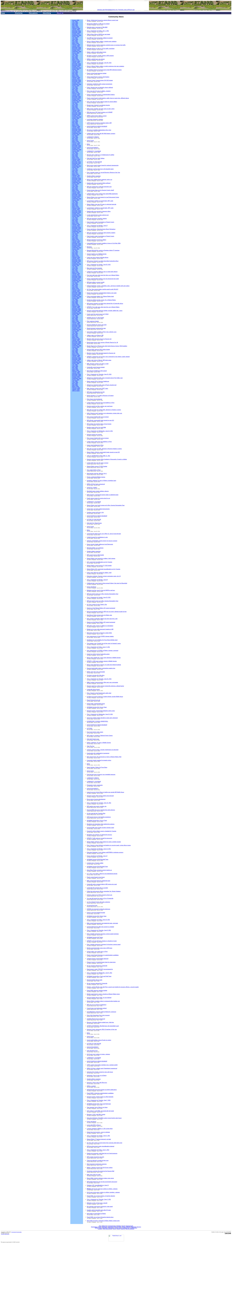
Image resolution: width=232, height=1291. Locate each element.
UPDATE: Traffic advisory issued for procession (99, 838)
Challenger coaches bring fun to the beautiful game (100, 169)
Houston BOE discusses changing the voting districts (101, 810)
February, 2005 (76, 371)
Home (100, 1225)
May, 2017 (75, 171)
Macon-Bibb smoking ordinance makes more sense (100, 1178)
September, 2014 (76, 215)
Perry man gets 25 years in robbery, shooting (98, 91)
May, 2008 (75, 318)
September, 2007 (76, 329)
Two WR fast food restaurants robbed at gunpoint (100, 38)
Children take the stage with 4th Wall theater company (101, 133)
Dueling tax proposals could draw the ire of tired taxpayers (102, 1153)
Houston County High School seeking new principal (100, 795)
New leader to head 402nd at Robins (96, 1213)
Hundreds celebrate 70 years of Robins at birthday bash (101, 480)
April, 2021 (75, 107)
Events (123, 1225)
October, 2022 (76, 83)
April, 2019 (75, 140)
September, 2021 (76, 100)
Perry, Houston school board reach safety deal (99, 693)
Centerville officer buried (93, 689)
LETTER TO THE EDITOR (94, 519)
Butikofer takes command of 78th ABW (97, 27)
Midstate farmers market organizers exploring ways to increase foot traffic (106, 45)
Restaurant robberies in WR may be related (98, 23)
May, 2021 (75, 106)
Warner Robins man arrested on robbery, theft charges (101, 558)
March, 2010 (75, 288)
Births (88, 144)
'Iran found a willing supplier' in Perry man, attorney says (101, 332)
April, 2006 (75, 352)
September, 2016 (76, 182)
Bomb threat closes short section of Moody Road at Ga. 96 (102, 342)
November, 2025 (76, 32)
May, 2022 (75, 89)
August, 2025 (75, 36)
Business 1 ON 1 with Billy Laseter (96, 1114)
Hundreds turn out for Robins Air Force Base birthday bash (102, 640)
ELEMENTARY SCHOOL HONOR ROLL (97, 721)
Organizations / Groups (96, 1226)
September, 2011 (76, 264)
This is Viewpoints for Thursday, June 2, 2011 (99, 1199)
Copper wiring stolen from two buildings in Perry (99, 441)
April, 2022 (75, 91)
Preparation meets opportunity (95, 785)
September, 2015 (76, 198)
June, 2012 (75, 251)
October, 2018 (76, 148)
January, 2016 (76, 193)
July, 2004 (75, 381)
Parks (120, 1226)
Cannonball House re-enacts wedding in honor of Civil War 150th (104, 243)
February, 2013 (76, 241)
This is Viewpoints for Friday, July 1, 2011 (98, 31)
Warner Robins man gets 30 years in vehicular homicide (101, 204)
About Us (123, 1228)
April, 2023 (75, 74)
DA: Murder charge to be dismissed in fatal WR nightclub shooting (104, 69)
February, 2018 (76, 159)
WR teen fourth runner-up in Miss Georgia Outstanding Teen (102, 594)
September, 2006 (76, 345)
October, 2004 (76, 377)
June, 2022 (75, 88)
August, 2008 (75, 314)
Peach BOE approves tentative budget (97, 990)
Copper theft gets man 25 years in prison (97, 463)
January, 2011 (75, 275)
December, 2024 (76, 47)
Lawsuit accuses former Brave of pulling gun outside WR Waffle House (105, 792)
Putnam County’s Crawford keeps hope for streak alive (101, 962)
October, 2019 (76, 132)
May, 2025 (75, 40)
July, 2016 (75, 185)
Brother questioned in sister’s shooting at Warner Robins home (103, 994)
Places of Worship (126, 1226)
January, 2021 (76, 111)
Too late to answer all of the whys (95, 675)
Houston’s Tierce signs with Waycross (97, 1082)
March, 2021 (75, 108)
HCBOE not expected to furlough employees (98, 909)
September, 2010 (76, 280)
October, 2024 (76, 50)
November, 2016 (76, 179)
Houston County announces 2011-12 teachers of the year (102, 1029)
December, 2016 (76, 178)
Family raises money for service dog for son (98, 498)
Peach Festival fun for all (93, 700)
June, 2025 (75, 39)
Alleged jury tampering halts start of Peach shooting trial (101, 385)
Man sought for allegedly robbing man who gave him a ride (102, 618)
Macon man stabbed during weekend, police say (99, 179)
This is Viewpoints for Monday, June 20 (97, 579)
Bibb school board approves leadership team (98, 880)
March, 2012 (75, 256)
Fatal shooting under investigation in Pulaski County (100, 222)
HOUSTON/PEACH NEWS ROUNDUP (97, 126)
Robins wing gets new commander (96, 671)
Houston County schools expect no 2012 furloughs (100, 1096)
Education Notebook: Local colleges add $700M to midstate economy (105, 852)
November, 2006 (76, 343)
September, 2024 (76, 51)
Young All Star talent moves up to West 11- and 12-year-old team (104, 533)
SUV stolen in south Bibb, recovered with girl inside (100, 1111)
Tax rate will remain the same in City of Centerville (100, 898)
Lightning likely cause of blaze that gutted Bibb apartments (102, 193)
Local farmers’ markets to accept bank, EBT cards (100, 208)
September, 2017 (76, 166)
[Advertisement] (116, 5)
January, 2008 (76, 324)
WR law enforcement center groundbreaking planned (100, 1146)
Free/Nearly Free (126, 1227)
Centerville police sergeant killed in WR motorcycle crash (102, 884)
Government (111, 1226)
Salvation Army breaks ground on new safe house (100, 1072)
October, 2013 (76, 230)
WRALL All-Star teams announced (96, 484)
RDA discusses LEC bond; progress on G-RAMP (99, 112)
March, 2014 (75, 223)
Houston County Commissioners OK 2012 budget (100, 80)
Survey (114, 1228)
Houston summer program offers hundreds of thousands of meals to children (107, 459)
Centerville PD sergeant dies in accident (97, 887)
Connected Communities (16, 1232)
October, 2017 (76, 164)
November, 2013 (76, 228)
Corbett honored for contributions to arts (97, 537)
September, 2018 (76, 149)
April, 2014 (75, 221)
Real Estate (133, 1226)
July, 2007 (75, 332)
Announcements (129, 1225)
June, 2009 (75, 300)
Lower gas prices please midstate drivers (97, 257)
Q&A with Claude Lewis (93, 739)
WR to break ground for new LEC (95, 1157)
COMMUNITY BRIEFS (93, 137)
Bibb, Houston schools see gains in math (97, 363)
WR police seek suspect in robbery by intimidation (100, 625)
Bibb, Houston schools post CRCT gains (97, 388)
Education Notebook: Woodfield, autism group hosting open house (104, 1118)
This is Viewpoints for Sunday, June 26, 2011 (99, 264)
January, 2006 (76, 356)
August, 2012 (75, 249)
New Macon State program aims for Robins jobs (99, 615)
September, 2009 (76, 296)
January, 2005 (76, 373)
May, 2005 (75, 367)
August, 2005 (75, 363)
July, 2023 (75, 70)
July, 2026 (75, 21)
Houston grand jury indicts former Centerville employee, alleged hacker (105, 686)
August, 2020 (75, 118)
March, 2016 (75, 190)
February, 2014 (76, 224)
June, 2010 (75, 284)
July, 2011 (74, 266)
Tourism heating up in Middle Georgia (96, 254)
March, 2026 (75, 27)
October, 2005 (76, 360)
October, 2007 (76, 328)
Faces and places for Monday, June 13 (97, 856)
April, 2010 (75, 287)
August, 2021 (75, 102)
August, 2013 (75, 232)
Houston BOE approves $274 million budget (98, 349)
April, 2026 (75, 25)
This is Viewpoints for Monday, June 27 (97, 225)
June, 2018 (75, 153)
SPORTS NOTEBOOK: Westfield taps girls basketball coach (103, 1026)
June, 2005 (75, 366)
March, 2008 (75, 321)
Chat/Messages (133, 1227)
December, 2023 (76, 63)
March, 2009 (75, 305)
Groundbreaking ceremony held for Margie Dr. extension (101, 1011)
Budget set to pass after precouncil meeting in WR (100, 629)
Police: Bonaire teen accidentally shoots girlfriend (100, 87)
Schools (116, 1226)
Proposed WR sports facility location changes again (100, 827)
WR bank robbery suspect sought (95, 282)
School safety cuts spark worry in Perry (97, 951)
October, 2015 (76, 197)
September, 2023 (76, 68)
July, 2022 (75, 87)
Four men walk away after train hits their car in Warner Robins (103, 275)
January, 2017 (76, 177)
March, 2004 (75, 386)
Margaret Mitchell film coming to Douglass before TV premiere (103, 250)
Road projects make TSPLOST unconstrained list (100, 969)
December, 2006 (76, 341)
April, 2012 (75, 254)
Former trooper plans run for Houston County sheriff (100, 190)
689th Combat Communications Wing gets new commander (102, 682)
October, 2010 (76, 279)
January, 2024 (76, 62)
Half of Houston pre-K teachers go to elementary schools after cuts (104, 413)
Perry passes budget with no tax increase (98, 417)
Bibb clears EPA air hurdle (94, 1174)
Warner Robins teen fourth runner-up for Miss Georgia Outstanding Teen (106, 505)
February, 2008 (76, 322)
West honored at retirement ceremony (97, 1164)
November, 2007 (76, 326)
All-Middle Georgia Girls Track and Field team (99, 1103)
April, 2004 (75, 385)
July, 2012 (75, 250)
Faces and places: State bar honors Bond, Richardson (101, 229)
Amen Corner (90, 140)
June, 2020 (75, 121)
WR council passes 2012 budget (95, 555)
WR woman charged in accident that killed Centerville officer (102, 261)
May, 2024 (75, 57)
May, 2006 (75, 351)
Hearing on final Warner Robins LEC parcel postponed (101, 608)
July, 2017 (75, 168)
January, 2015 (76, 209)
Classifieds (104, 1227)
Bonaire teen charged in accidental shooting (98, 105)
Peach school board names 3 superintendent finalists (101, 94)
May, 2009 (75, 302)
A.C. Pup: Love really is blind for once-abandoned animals (102, 873)
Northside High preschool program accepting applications (102, 1089)
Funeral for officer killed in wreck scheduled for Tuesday (101, 831)
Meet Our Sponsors (130, 1228)
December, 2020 (76, 113)
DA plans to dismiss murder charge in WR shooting (100, 55)
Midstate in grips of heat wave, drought (97, 1203)
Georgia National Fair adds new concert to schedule (100, 926)
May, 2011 (75, 269)
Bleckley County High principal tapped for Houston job (101, 353)
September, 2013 (76, 231)
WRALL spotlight (91, 1086)
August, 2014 (75, 216)
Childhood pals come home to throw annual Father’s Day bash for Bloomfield (107, 583)
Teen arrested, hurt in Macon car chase (97, 1107)
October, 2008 (76, 311)
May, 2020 (75, 122)
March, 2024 (75, 59)
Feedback (100, 1228)
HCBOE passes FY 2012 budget (95, 317)
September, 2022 (76, 84)
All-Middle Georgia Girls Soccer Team (97, 707)
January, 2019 (76, 144)
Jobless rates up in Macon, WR (95, 335)
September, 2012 (76, 247)
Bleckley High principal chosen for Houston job (99, 339)
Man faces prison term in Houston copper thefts (99, 633)
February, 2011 (76, 273)
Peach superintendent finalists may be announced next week (103, 278)
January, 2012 (76, 258)
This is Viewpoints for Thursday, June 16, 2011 (99, 679)
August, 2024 (75, 53)
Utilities (96, 1227)
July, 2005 (75, 364)
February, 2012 (76, 257)
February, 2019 (76, 142)
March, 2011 (75, 272)
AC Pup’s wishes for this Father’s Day (97, 604)
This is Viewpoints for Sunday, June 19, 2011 (99, 597)
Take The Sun (90, 746)
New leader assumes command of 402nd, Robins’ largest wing (103, 1220)
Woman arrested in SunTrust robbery (96, 239)
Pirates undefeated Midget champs (96, 477)
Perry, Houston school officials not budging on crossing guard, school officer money (109, 845)
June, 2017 (75, 170)
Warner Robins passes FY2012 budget (97, 466)
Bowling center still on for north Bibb (96, 427)
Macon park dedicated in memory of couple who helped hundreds (104, 664)
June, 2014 (75, 219)
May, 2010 (75, 285)
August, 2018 (75, 151)
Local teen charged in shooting (95, 119)
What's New (104, 1225)
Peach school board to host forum (96, 877)
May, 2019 (75, 138)
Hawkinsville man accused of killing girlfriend (98, 183)
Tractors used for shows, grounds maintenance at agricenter (102, 749)
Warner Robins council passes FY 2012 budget (99, 565)
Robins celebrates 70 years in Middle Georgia (99, 742)
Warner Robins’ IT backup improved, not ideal (99, 1139)
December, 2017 (76, 162)
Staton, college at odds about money (96, 52)
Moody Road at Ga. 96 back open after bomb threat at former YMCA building (107, 346)
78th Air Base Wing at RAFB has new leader (98, 34)
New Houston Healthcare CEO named (97, 370)
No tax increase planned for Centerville (97, 965)
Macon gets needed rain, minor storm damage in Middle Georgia (104, 657)
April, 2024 (75, 58)
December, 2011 (76, 260)
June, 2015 (75, 202)
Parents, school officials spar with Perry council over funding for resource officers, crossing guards (113, 987)
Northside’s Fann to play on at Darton (96, 1075)
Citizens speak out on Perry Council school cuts (99, 895)
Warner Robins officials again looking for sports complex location (104, 841)
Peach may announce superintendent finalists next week (102, 293)
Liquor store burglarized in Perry (95, 445)
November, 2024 (76, 48)
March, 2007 (75, 337)
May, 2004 (75, 384)
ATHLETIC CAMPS (92, 487)
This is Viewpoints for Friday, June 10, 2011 (98, 919)
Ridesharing (111, 1227)
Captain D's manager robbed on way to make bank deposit (102, 271)
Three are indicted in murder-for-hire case (97, 1160)
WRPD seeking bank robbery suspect (97, 115)
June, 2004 (75, 382)
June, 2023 (75, 72)
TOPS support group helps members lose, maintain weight (102, 1065)
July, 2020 (75, 119)
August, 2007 (75, 330)
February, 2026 (76, 28)
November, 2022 (76, 81)
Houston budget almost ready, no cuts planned (99, 997)
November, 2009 (76, 294)
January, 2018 (76, 160)
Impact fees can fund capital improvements (98, 509)
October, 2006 (76, 344)
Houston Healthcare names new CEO (96, 324)
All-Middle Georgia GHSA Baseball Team (97, 859)
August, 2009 (75, 298)
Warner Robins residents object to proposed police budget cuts (103, 1001)
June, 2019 (75, 137)
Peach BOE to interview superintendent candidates (100, 1093)
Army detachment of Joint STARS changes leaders (100, 636)
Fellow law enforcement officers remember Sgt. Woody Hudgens (104, 891)
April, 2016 (75, 189)
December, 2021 (76, 96)
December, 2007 (76, 325)
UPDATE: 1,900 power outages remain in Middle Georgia (102, 661)
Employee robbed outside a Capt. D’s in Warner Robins (101, 300)
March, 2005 (75, 370)
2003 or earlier (76, 390)
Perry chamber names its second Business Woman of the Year (103, 172)
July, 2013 (75, 234)
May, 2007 (75, 335)
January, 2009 (76, 307)
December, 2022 (76, 80)
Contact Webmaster (5, 1234)
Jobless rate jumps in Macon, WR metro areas (99, 360)
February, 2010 (76, 290)
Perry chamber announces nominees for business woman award (103, 944)
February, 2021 (76, 110)
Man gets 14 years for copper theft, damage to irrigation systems (104, 409)
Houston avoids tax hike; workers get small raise (99, 406)
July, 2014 (75, 217)
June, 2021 (75, 104)
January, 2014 (76, 226)
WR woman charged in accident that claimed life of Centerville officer (105, 303)
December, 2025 (76, 31)
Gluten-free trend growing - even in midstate (98, 1132)
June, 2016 (75, 186)
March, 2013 (75, 239)
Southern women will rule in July (95, 512)
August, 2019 (75, 134)
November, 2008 (76, 310)
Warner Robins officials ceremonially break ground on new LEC (103, 452)
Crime (100, 1227)
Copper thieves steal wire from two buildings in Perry (100, 402)
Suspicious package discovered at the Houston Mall (100, 1171)
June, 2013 (75, 235)
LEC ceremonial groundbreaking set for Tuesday (99, 562)
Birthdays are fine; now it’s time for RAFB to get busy (101, 590)
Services (139, 1226)
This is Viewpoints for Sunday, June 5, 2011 (98, 1135)
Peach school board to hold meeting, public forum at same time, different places (108, 98)
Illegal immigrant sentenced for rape (96, 328)
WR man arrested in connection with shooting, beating (101, 232)
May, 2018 (75, 155)
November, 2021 (76, 98)
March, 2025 (75, 43)
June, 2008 (75, 317)
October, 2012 (76, 246)
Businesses (104, 1226)
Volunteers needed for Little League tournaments (99, 84)
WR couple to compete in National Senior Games (100, 735)
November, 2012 (76, 245)
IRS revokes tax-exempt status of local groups (99, 424)
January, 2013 (76, 242)
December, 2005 (76, 358)
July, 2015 (75, 201)
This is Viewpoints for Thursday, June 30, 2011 (99, 62)
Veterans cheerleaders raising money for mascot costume (102, 540)
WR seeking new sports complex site (96, 806)
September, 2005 (76, 362)
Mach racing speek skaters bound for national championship (102, 165)
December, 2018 (76, 145)
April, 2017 (75, 172)
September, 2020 (76, 117)
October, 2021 (76, 99)
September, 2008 (76, 313)
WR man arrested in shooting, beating (97, 218)
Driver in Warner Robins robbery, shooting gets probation (101, 41)
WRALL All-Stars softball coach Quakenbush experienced (102, 1068)
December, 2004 (76, 374)
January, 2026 (76, 29)
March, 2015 (75, 206)
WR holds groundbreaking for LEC (96, 392)
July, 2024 (75, 54)
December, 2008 (76, 309)
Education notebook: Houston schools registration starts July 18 (104, 576)
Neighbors (119, 1225)
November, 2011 (76, 261)
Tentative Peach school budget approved (97, 958)
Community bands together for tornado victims (99, 760)
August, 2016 (75, 183)
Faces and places (91, 586)
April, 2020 (75, 123)
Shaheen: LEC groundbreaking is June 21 (98, 1185)
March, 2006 (75, 354)
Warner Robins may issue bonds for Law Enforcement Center (103, 197)
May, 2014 (75, 220)
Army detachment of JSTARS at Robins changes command (102, 650)
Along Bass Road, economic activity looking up (99, 870)
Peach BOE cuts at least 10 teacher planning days (100, 1217)
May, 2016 (75, 187)
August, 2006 (75, 347)
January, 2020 (76, 127)
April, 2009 (75, 303)
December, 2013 (76, 227)
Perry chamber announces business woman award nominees (103, 934)
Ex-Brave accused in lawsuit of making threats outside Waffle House (105, 696)
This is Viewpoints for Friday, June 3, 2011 (98, 1150)
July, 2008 (75, 315)
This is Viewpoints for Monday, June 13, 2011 (99, 849)
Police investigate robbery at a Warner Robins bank (100, 296)
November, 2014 (76, 212)
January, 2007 (76, 340)
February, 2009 (76, 306)
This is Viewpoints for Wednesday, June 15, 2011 (100, 714)
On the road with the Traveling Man (96, 813)
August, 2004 (75, 379)
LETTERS (89, 728)
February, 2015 (76, 208)
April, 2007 (75, 336)
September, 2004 (76, 378)
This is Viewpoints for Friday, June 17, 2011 (98, 647)
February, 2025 (76, 44)
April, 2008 (75, 320)
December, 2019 (76, 129)
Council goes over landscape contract (97, 1008)
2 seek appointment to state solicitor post (98, 215)
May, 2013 (75, 236)
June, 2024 (75, 55)
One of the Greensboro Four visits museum (98, 1015)
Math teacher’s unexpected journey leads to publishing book (102, 494)
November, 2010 (76, 277)
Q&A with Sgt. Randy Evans (94, 523)
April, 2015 (75, 205)
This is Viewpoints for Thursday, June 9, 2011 (99, 930)
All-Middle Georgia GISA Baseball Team (97, 866)
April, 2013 (75, 238)
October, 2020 (76, 115)
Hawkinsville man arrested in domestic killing (98, 211)
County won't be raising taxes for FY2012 (97, 314)
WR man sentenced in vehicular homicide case (99, 186)
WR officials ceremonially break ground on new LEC (100, 420)
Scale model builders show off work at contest (99, 1040)
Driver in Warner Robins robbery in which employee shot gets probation (105, 66)
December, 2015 (76, 194)
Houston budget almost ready (94, 980)
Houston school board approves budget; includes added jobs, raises (104, 310)
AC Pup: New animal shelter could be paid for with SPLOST (102, 289)
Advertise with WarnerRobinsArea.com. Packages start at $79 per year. (116, 9)
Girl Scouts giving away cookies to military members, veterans (103, 1192)
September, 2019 (76, 133)
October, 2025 (76, 34)
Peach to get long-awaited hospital (96, 912)
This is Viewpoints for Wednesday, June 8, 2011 (99, 972)
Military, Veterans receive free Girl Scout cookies (100, 1167)
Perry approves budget (93, 321)
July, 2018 (75, 152)
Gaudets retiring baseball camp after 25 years (99, 1210)
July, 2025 (75, 38)
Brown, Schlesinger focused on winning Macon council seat (102, 20)
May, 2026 (75, 24)
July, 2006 (75, 348)
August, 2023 (75, 69)
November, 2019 (76, 130)
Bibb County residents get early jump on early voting (100, 108)
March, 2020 (75, 125)
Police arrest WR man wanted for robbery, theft (99, 572)
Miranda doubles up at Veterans (95, 548)
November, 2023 (76, 65)
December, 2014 (76, 211)
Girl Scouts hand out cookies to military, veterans (102, 1188)
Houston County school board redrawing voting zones (101, 710)
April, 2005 (75, 369)
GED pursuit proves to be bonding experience (99, 817)
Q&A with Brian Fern (92, 1050)
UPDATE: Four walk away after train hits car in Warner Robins (103, 307)
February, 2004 (76, 388)
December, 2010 (76, 276)
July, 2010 (75, 283)
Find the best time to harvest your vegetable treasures (101, 774)
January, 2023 (76, 78)
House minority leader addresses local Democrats (100, 544)
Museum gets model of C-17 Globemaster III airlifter (100, 154)
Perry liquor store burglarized (94, 399)
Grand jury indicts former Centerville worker (98, 654)
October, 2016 (76, 181)
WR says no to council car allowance (96, 1004)
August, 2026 (75, 20)
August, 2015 (75, 200)
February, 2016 (76, 191)
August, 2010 (75, 281)
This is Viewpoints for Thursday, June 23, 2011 (99, 374)
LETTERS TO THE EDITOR (94, 162)
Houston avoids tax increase (94, 434)
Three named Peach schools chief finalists (98, 77)
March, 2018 (75, 157)
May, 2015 (75, 204)
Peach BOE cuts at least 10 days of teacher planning (101, 1196)
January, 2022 (76, 95)
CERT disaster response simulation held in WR (99, 123)
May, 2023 (75, 73)
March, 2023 (75, 76)
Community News (112, 1225)
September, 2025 (76, 35)
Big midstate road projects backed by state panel (100, 1206)
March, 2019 (75, 141)
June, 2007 (75, 333)
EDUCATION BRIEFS (92, 147)
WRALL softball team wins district (96, 59)
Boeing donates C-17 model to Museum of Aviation (100, 395)
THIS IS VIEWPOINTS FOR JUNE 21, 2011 (98, 455)
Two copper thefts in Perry (94, 470)
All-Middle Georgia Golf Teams (95, 937)
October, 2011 (75, 262)
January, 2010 (76, 291)
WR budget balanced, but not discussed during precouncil (102, 1181)
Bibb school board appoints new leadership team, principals (102, 923)
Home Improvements (107, 1228)
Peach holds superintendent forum (96, 703)
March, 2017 (75, 174)
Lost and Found (117, 1227)
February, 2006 (76, 355)
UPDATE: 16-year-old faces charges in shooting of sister (102, 941)
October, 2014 (76, 213)
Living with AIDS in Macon (94, 1125)
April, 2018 (75, 156)
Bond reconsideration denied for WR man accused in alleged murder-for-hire (107, 611)
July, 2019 (75, 136)
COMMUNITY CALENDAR (94, 151)
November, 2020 (76, 114)
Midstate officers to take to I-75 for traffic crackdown (100, 48)
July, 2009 (75, 299)
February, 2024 (76, 61)
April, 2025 (75, 42)
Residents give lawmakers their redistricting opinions (100, 824)
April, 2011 (75, 270)
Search (118, 1228)
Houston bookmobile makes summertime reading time (101, 668)
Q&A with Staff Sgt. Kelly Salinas (95, 158)
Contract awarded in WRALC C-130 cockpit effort (100, 1128)
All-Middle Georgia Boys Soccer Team (97, 820)
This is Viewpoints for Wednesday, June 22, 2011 (100, 431)
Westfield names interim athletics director (98, 491)
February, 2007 (76, 339)
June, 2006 (75, 349)
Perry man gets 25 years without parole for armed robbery (102, 101)
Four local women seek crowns (95, 732)
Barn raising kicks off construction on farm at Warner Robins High (104, 756)
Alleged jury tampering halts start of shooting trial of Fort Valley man (105, 378)
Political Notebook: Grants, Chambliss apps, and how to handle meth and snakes (108, 285)
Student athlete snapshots (94, 176)
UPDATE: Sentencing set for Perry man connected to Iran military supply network (108, 356)
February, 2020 (76, 126)
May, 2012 (75, 253)
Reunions (89, 247)
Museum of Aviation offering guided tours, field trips (100, 1022)
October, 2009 (76, 295)
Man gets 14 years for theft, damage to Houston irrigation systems (104, 448)
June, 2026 (75, 23)
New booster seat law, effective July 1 (97, 473)
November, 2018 (76, 147)
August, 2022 (75, 85)
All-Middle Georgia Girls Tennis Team (96, 916)
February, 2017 (76, 175)
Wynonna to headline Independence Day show (99, 130)
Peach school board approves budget (96, 73)
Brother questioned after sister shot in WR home (99, 948)
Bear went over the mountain (94, 268)
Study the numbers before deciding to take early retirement (102, 718)
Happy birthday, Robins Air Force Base (97, 767)
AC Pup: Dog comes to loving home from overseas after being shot (104, 1142)
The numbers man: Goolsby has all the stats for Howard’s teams (104, 643)
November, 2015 (76, 196)
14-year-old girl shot (92, 905)
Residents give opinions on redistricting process (99, 834)
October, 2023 (76, 66)
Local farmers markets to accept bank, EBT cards (100, 200)
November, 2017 (76, 163)
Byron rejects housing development (96, 799)
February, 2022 (76, 93)
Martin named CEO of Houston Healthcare (98, 381)
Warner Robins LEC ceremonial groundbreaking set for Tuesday (103, 569)
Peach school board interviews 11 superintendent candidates (103, 955)
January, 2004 (76, 389)
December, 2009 (76, 292)
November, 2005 (76, 359)
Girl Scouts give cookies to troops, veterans (98, 1054)
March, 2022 (75, 92)
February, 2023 (76, 77)
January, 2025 (76, 46)
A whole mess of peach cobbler (95, 863)
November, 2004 (76, 375)
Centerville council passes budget (96, 367)
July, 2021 (75, 103)
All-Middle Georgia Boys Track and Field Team (99, 976)
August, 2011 (75, 265)
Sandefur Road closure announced (96, 1019)
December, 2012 (76, 243)
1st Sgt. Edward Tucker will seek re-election (98, 902)
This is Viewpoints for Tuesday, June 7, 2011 (98, 1100)
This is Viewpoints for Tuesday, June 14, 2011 (99, 802)
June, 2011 (75, 268)
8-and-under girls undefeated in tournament (98, 753)
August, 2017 (75, 167)
